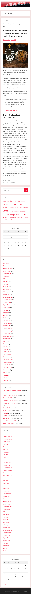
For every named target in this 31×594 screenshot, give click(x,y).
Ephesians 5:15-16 (11, 110)
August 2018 (6, 370)
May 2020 (5, 315)
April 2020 (6, 318)
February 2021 (7, 292)
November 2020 (7, 299)
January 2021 (6, 294)
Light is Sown (6, 415)
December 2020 (7, 297)
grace (23, 204)
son (21, 217)
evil (22, 201)
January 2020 (7, 325)
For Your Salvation (8, 423)
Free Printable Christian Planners (12, 390)
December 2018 (7, 359)
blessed (4, 201)
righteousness (11, 217)
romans (16, 217)
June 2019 (6, 344)
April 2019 (5, 349)
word (9, 219)
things (26, 217)
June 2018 (6, 375)
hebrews (12, 207)
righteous (5, 217)
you (11, 219)
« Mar (4, 253)
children (7, 201)
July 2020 (5, 310)
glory (13, 204)
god (16, 204)
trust (4, 219)
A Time (5, 21)
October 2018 (6, 364)
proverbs (10, 215)
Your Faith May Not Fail (9, 421)
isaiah (15, 207)
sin (19, 217)
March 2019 (6, 351)
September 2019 (7, 336)
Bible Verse (8, 180)
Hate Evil (5, 413)
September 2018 (7, 367)
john (25, 207)
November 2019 (7, 331)
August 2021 (6, 276)
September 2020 (7, 305)
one (22, 211)
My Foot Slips (6, 418)
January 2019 (6, 357)
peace (24, 211)
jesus (22, 207)
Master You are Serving (9, 400)
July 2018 (5, 372)
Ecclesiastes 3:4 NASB (9, 40)
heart (4, 207)
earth (15, 201)
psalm (16, 214)
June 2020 (6, 312)
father (4, 204)
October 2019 (6, 333)
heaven (7, 207)
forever (10, 204)
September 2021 (7, 273)
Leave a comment (10, 182)
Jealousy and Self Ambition (10, 403)
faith (24, 201)
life (27, 207)
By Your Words (7, 410)
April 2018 (5, 380)
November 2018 (7, 362)
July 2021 (5, 279)
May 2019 (5, 346)
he (25, 204)
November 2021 (7, 268)
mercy (16, 211)
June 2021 (6, 281)
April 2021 (5, 286)
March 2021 (6, 289)
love (8, 211)
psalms (23, 214)
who (6, 219)
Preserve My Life (7, 398)
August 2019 (6, 338)
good (20, 204)
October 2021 (6, 271)
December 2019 (7, 328)
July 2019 (5, 341)
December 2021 (7, 266)
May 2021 (5, 284)
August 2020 (6, 307)
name (19, 211)
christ (11, 201)
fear (7, 204)
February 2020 (7, 323)
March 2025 (6, 263)
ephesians (19, 201)
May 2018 (5, 377)
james (18, 207)
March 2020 (6, 320)
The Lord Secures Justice (10, 395)
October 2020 (7, 302)
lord (5, 210)
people (4, 215)
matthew (13, 211)
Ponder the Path (7, 408)
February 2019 (7, 354)
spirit (23, 217)
